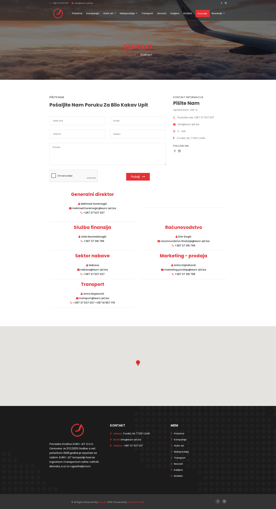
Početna (77, 13)
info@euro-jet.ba (84, 3)
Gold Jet (108, 13)
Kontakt (202, 13)
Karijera (174, 13)
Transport (147, 13)
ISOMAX (187, 13)
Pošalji (136, 177)
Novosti (161, 13)
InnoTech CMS (136, 502)
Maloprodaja (127, 13)
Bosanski (217, 13)
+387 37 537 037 (60, 3)
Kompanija (92, 13)
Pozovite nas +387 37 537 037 (195, 117)
